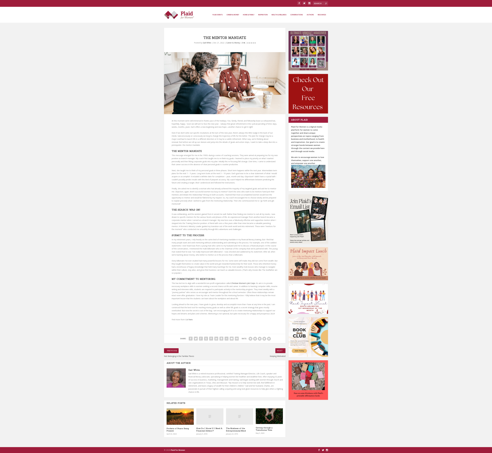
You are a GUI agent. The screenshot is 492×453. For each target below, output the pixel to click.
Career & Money (233, 15)
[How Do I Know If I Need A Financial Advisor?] (209, 416)
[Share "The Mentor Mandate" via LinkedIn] (216, 338)
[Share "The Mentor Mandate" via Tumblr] (206, 338)
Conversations (296, 15)
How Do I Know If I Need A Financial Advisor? (209, 429)
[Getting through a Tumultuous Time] (269, 416)
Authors (310, 15)
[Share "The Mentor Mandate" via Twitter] (195, 338)
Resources (322, 15)
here (191, 319)
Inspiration (263, 15)
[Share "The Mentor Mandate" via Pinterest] (211, 338)
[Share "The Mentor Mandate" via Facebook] (190, 338)
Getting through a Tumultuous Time (264, 429)
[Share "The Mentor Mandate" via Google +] (200, 338)
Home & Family (248, 15)
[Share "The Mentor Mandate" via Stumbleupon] (226, 338)
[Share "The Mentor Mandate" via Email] (231, 338)
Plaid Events (218, 15)
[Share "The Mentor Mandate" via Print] (236, 338)
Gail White (207, 42)
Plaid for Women (178, 450)
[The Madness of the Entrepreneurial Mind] (239, 416)
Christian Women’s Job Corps (243, 283)
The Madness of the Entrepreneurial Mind (236, 429)
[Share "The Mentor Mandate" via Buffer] (221, 338)
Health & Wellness (278, 15)
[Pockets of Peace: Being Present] (180, 416)
